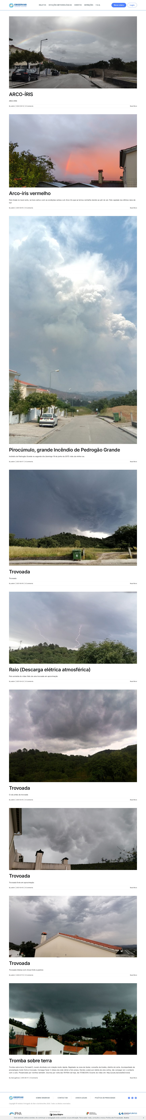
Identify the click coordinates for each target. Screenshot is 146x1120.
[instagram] (136, 1098)
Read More (133, 106)
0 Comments (29, 106)
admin (13, 106)
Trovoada (19, 572)
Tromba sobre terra (30, 1060)
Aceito (126, 1118)
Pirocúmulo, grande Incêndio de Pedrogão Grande (64, 450)
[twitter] (132, 1098)
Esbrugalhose (15, 1078)
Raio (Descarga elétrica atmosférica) (49, 669)
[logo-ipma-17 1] (15, 1113)
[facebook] (129, 1098)
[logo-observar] (18, 4)
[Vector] (56, 1114)
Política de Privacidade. (114, 1118)
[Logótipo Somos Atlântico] (128, 1113)
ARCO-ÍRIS (21, 94)
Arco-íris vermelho (30, 193)
